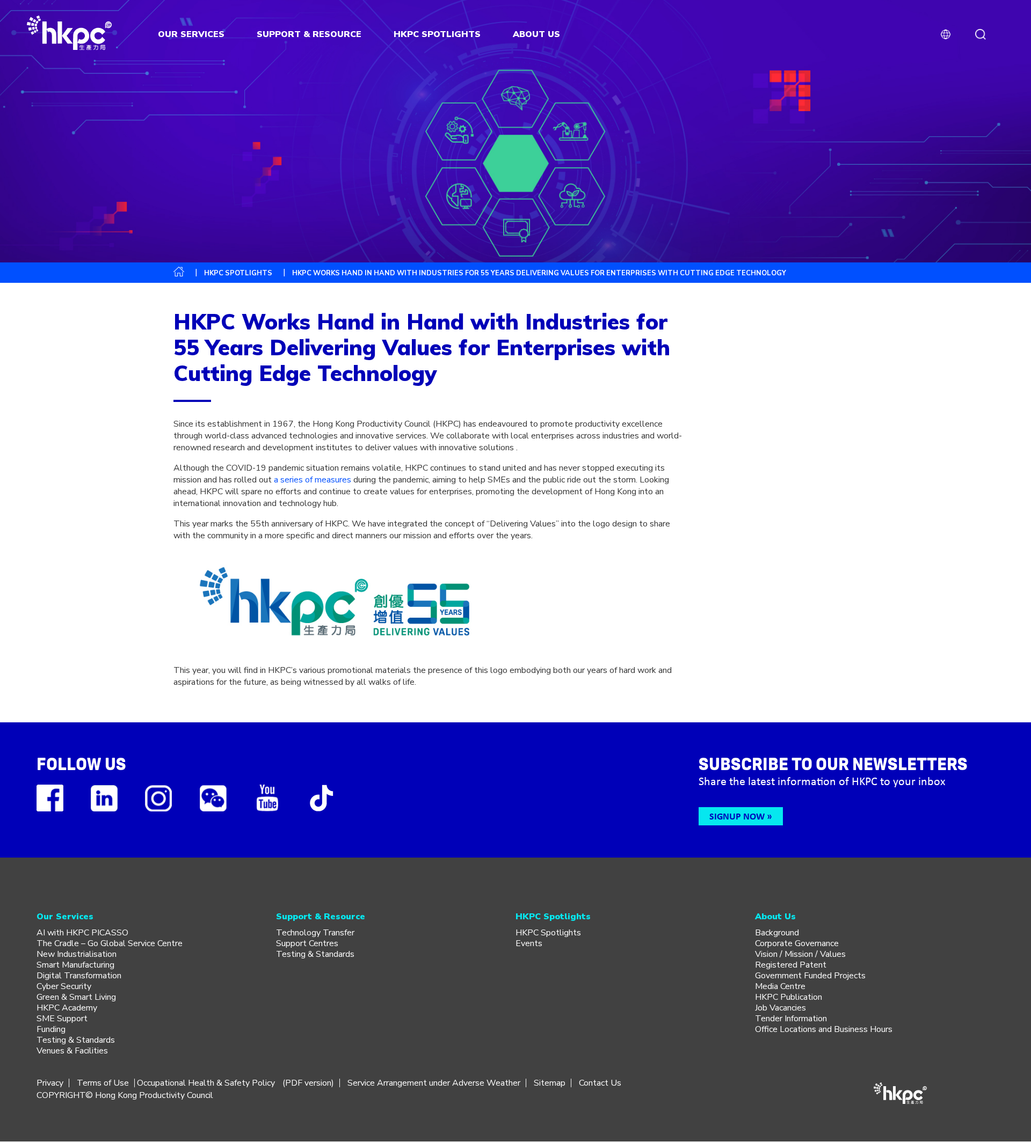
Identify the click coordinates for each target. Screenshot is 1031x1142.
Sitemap (549, 1083)
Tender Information (791, 1018)
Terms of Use (103, 1083)
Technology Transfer (315, 933)
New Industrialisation (77, 954)
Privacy (50, 1083)
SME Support (62, 1018)
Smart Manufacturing (75, 965)
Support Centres (307, 943)
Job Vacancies (780, 1008)
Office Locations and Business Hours (823, 1029)
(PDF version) (308, 1083)
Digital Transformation (79, 976)
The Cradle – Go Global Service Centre (110, 943)
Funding (51, 1029)
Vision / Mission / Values (800, 954)
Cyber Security (64, 986)
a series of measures (312, 480)
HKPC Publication (788, 997)
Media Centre (780, 986)
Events (529, 943)
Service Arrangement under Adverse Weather (433, 1083)
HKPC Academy (67, 1008)
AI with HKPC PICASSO (82, 933)
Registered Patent (790, 965)
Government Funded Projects (810, 976)
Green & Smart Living (76, 997)
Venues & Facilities (72, 1051)
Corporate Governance (797, 943)
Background (777, 933)
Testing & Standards (76, 1040)
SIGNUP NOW (737, 816)
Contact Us (600, 1083)
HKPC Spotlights (238, 273)
